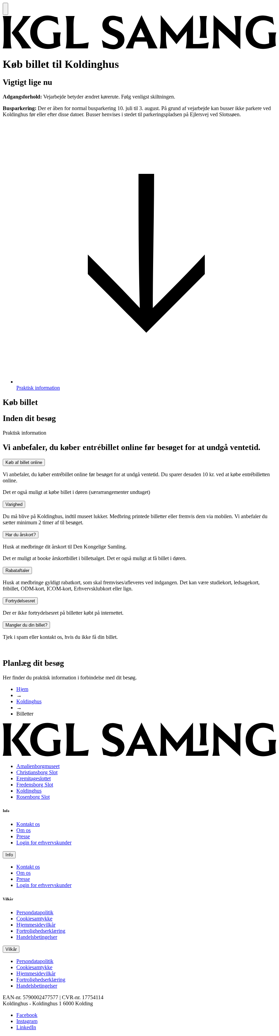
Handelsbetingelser (36, 937)
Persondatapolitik (34, 912)
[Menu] (5, 9)
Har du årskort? (20, 534)
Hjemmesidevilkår (35, 925)
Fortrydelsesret (20, 600)
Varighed (13, 504)
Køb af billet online (23, 462)
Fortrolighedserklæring (40, 931)
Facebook (26, 1015)
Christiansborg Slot (37, 772)
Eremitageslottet (33, 778)
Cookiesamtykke (34, 918)
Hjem (22, 689)
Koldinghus (29, 701)
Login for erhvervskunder (43, 842)
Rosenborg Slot (33, 797)
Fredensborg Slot (34, 784)
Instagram (26, 1021)
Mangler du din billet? (26, 625)
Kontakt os (28, 824)
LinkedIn (26, 1027)
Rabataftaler (17, 570)
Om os (23, 830)
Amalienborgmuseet (38, 766)
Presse (23, 836)
